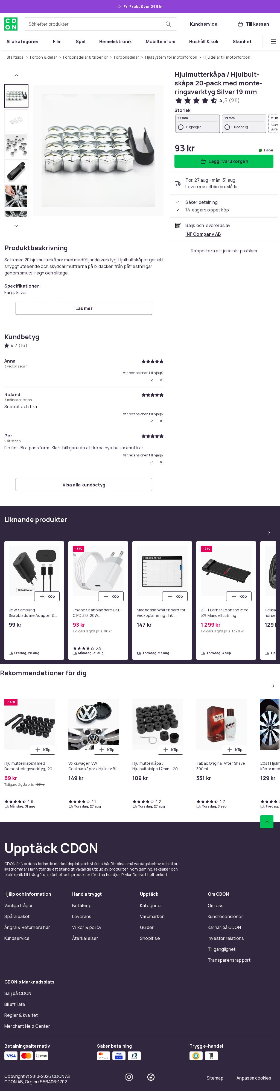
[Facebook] (151, 1077)
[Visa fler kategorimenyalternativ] (273, 41)
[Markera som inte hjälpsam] (161, 379)
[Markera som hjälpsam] (151, 379)
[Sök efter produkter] (168, 24)
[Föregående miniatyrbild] (16, 75)
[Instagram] (129, 1077)
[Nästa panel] (269, 532)
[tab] (16, 96)
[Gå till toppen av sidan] (266, 821)
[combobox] (100, 24)
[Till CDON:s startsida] (11, 24)
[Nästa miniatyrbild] (16, 225)
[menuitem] (23, 41)
